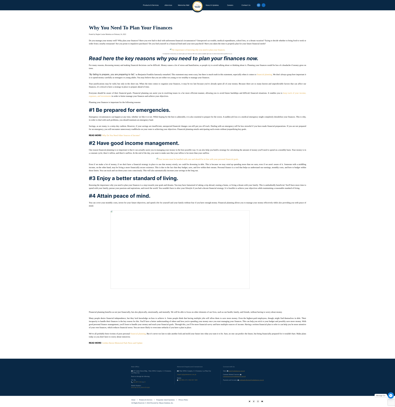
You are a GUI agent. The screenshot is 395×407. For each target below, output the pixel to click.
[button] (258, 5)
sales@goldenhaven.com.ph (237, 371)
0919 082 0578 (135, 387)
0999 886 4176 (183, 380)
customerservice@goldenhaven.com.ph (234, 376)
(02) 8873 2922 (137, 382)
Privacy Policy (183, 400)
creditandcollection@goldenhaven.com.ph (251, 380)
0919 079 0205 (145, 387)
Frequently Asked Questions (165, 400)
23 (144, 382)
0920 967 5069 (193, 380)
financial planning (264, 74)
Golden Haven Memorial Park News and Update (122, 343)
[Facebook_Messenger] (391, 395)
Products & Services (145, 400)
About (133, 400)
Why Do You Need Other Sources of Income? (121, 135)
